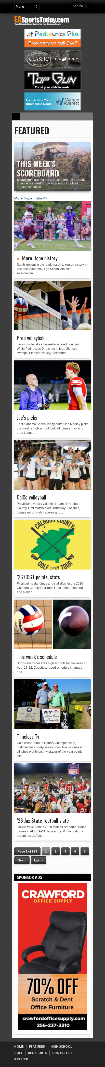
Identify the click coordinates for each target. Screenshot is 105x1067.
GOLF (18, 1053)
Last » (38, 860)
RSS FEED (21, 1059)
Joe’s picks (27, 417)
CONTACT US (62, 1053)
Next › (22, 860)
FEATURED (37, 1046)
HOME (19, 1046)
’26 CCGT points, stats (38, 577)
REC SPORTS (37, 1053)
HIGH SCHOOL (61, 1046)
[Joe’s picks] (52, 409)
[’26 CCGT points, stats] (52, 568)
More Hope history (40, 258)
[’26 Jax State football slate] (52, 812)
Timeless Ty (28, 736)
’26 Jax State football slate (43, 820)
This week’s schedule (37, 656)
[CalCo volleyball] (52, 489)
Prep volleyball (30, 338)
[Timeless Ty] (52, 728)
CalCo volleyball (31, 497)
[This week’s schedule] (52, 648)
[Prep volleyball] (52, 329)
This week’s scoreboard (38, 168)
